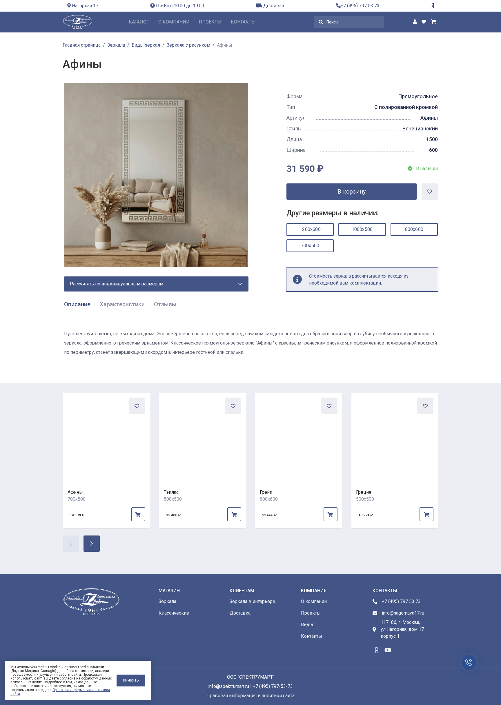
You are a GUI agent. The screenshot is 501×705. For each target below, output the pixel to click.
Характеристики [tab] (122, 304)
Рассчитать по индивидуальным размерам (116, 284)
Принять (131, 680)
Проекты (210, 22)
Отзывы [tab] (165, 304)
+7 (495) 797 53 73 (360, 5)
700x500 (310, 245)
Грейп (266, 492)
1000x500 (362, 229)
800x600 (414, 229)
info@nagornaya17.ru (403, 613)
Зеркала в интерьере (252, 601)
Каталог (139, 22)
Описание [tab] (77, 304)
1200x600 (310, 229)
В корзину (351, 191)
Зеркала (167, 601)
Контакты (243, 22)
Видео (308, 624)
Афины (75, 492)
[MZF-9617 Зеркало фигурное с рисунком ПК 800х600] (298, 436)
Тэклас (171, 492)
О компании (174, 22)
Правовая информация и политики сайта (60, 692)
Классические (174, 613)
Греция (363, 492)
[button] (92, 543)
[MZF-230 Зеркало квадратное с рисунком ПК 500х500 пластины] (394, 436)
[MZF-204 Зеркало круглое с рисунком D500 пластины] (202, 436)
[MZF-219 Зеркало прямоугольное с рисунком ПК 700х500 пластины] (106, 436)
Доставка (273, 5)
